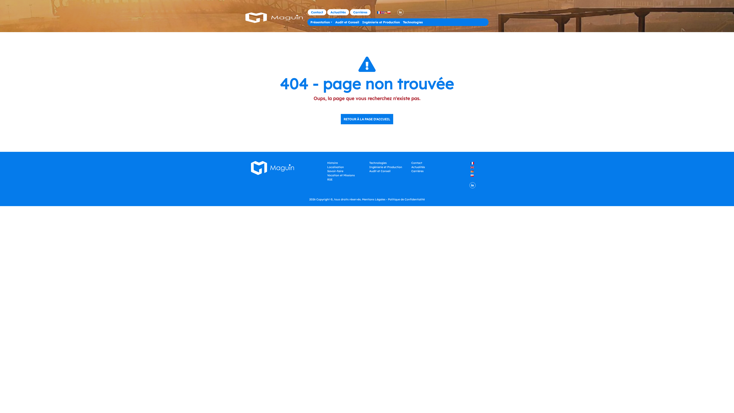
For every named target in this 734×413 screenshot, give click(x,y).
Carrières (360, 12)
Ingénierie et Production (381, 22)
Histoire (332, 163)
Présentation (320, 22)
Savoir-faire (335, 171)
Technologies (413, 22)
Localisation (335, 167)
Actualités (338, 12)
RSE (330, 179)
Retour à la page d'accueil (367, 119)
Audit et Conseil (347, 22)
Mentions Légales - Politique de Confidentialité (393, 199)
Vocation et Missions (341, 175)
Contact (317, 12)
